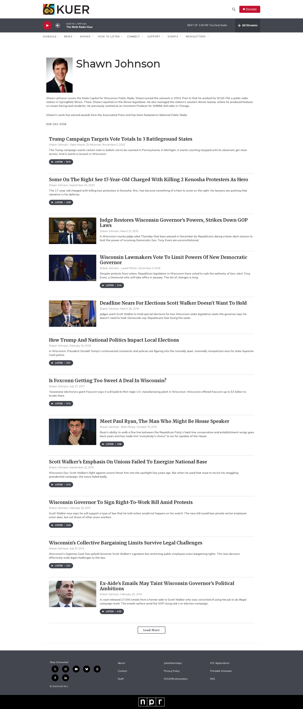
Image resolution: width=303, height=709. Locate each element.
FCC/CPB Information (176, 679)
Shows (85, 36)
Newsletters (196, 36)
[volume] (58, 25)
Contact (122, 671)
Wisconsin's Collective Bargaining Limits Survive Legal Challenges (125, 543)
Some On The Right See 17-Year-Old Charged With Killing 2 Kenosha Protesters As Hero (148, 179)
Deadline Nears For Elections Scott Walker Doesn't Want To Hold (173, 303)
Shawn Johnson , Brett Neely (117, 427)
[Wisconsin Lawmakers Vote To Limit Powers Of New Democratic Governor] (72, 268)
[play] (47, 26)
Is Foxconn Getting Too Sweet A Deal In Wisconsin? (107, 380)
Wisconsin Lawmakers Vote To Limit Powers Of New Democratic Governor (173, 259)
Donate (251, 9)
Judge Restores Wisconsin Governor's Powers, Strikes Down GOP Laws (174, 222)
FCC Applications (219, 663)
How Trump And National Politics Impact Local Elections (114, 340)
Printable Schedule (221, 671)
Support (153, 36)
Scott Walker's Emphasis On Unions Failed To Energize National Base (128, 462)
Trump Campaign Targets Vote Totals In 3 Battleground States (120, 139)
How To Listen (109, 36)
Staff (121, 679)
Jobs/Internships (173, 663)
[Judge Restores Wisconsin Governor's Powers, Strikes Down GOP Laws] (72, 231)
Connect (133, 36)
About (121, 663)
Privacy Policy (172, 671)
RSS (212, 679)
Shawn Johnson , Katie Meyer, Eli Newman (75, 144)
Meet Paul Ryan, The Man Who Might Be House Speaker (164, 421)
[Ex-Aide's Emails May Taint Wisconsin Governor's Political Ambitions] (72, 594)
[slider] (63, 25)
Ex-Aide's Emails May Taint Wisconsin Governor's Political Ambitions (167, 585)
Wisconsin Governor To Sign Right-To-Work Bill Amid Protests (121, 502)
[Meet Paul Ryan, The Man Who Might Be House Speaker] (72, 432)
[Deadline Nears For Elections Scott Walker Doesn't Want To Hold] (72, 313)
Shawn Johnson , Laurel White (118, 268)
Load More (151, 630)
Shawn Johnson (58, 185)
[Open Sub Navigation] (59, 36)
